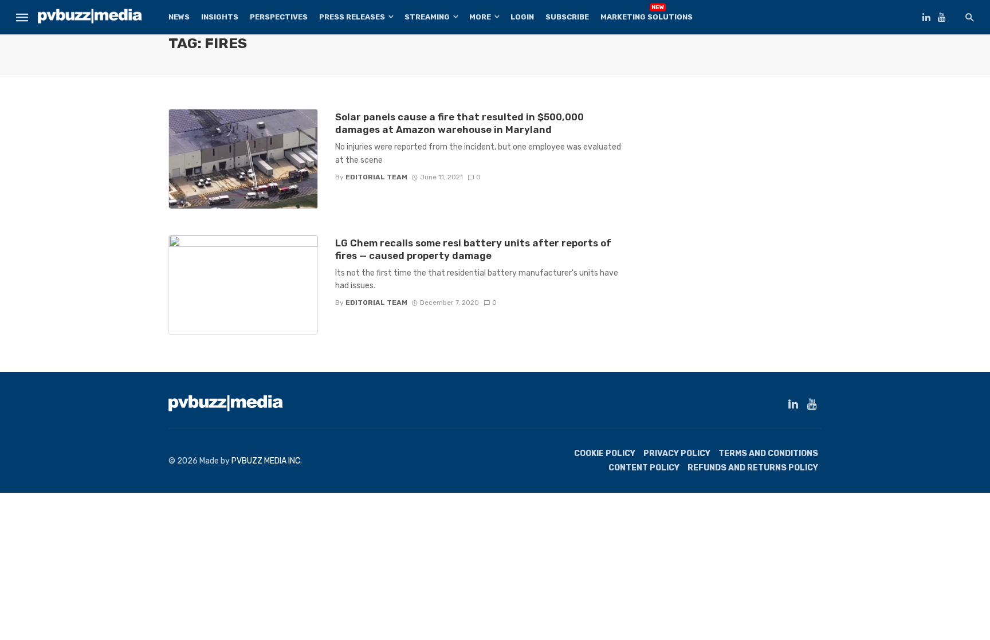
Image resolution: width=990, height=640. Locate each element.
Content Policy (643, 468)
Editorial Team (376, 177)
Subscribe (567, 17)
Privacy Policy (676, 453)
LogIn (522, 17)
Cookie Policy (604, 453)
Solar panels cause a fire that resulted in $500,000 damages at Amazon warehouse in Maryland (459, 123)
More (480, 17)
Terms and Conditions (768, 453)
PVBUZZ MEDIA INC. (266, 461)
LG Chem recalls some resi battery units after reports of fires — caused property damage (473, 249)
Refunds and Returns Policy (753, 468)
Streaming (427, 17)
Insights (219, 17)
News (179, 17)
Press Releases (352, 17)
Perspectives (279, 17)
